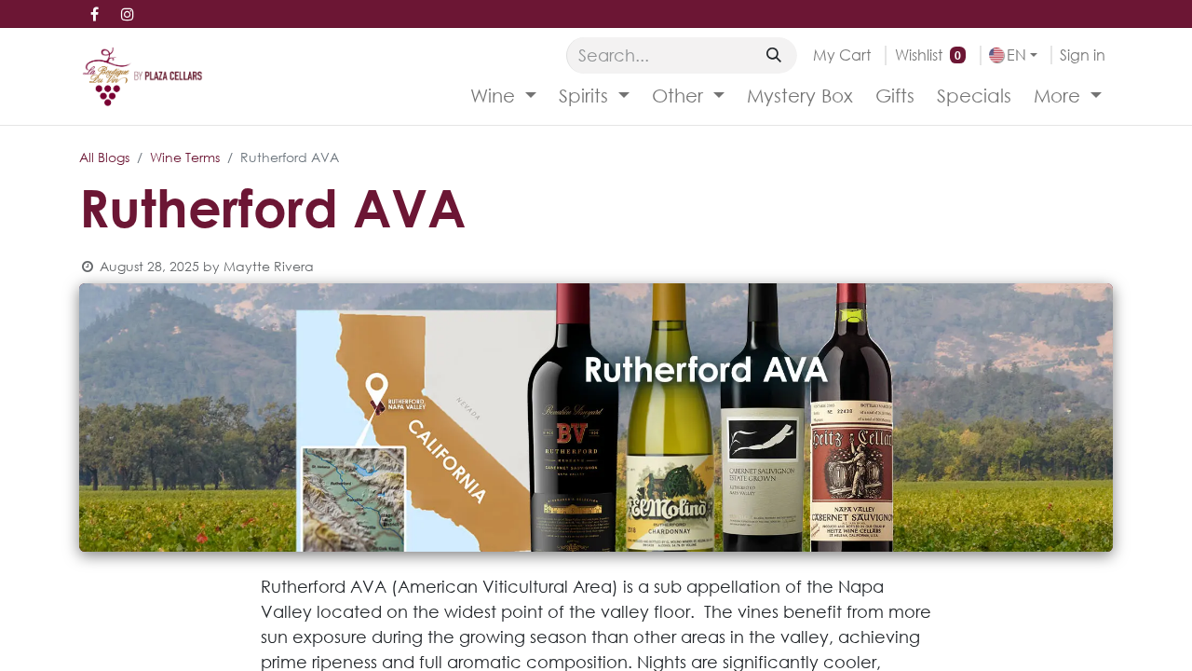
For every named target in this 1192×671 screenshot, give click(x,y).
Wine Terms (185, 157)
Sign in (1082, 54)
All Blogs (104, 157)
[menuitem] (503, 96)
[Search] (774, 55)
